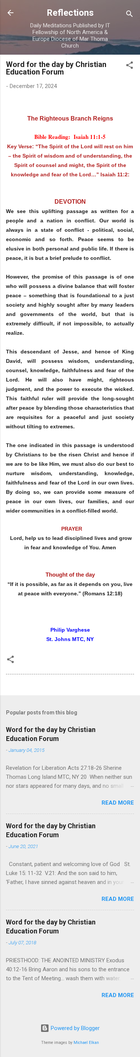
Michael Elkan (86, 1042)
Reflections (70, 12)
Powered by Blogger (74, 1028)
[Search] (129, 15)
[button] (129, 66)
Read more (118, 802)
